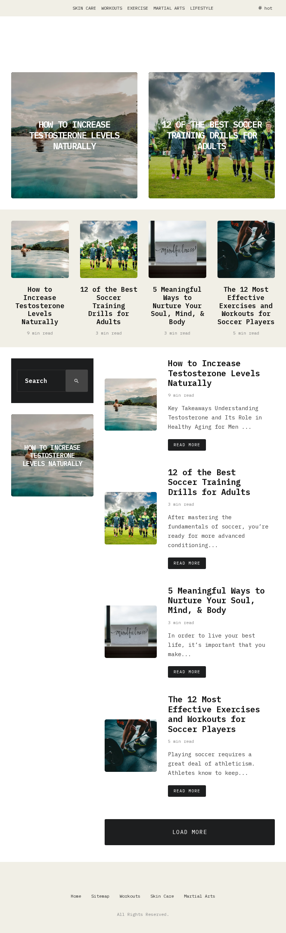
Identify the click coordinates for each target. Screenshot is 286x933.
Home (76, 896)
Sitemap (100, 896)
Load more (189, 831)
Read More (187, 444)
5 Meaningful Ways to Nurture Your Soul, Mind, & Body (177, 305)
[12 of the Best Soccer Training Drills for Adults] (212, 135)
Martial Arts (169, 8)
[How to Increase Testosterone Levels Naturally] (74, 135)
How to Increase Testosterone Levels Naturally (39, 305)
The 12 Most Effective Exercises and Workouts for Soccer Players (246, 305)
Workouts (111, 8)
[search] (77, 381)
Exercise (137, 8)
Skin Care (84, 8)
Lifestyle (201, 8)
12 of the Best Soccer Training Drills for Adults (108, 305)
